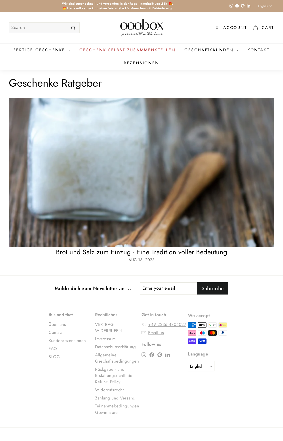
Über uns (57, 324)
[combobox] (44, 27)
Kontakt (259, 50)
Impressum (105, 339)
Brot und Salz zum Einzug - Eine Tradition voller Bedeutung (141, 252)
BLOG (54, 357)
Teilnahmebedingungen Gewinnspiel (117, 409)
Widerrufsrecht (109, 390)
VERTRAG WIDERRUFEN (108, 327)
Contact (56, 332)
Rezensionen (141, 63)
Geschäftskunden (209, 50)
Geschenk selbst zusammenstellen (127, 50)
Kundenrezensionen (67, 341)
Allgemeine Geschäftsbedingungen (117, 358)
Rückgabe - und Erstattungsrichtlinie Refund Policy (113, 375)
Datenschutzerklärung (115, 347)
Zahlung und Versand (115, 398)
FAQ (53, 349)
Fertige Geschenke (40, 50)
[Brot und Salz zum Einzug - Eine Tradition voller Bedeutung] (141, 172)
